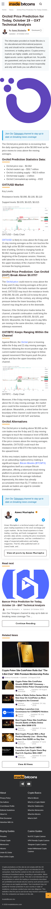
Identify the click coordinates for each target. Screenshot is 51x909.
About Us (3, 814)
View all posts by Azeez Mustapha (25, 553)
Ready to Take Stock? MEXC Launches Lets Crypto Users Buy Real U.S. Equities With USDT (31, 750)
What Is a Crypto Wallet (36, 802)
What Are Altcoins (34, 814)
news (11, 10)
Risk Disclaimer (6, 818)
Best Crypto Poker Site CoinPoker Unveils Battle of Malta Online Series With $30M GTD (31, 722)
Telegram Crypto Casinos (37, 844)
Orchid (24, 342)
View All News (25, 764)
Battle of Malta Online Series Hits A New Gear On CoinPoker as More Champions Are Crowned (32, 697)
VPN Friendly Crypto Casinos (38, 841)
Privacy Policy (5, 798)
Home (4, 10)
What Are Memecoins (35, 810)
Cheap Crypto (5, 841)
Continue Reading (25, 624)
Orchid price (12, 282)
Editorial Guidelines (7, 810)
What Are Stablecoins (36, 806)
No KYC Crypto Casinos (37, 836)
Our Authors (4, 802)
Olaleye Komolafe (12, 678)
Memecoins (4, 844)
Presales (3, 836)
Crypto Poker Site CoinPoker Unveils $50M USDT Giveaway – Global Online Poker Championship (32, 684)
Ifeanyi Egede (21, 715)
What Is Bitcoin (33, 798)
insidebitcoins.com (15, 904)
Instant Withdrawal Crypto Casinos (37, 850)
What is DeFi (32, 818)
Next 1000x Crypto (7, 857)
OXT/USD (7, 240)
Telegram (19, 134)
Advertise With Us (6, 822)
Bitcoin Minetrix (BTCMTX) (33, 463)
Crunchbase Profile (7, 806)
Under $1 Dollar (6, 853)
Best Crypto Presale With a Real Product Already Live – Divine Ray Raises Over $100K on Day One (31, 736)
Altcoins (3, 849)
